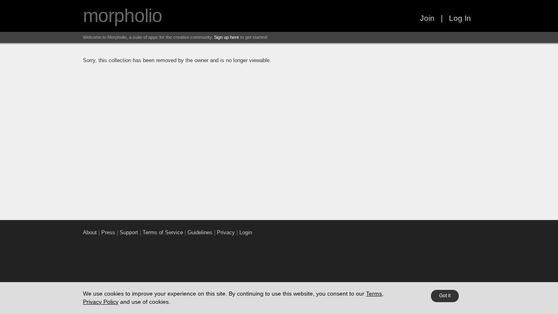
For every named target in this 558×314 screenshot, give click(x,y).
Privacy (226, 232)
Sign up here (226, 37)
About (90, 232)
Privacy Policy (100, 301)
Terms (374, 293)
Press (108, 232)
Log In (460, 18)
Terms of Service (163, 232)
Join (427, 18)
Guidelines (199, 232)
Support (129, 232)
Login (245, 232)
